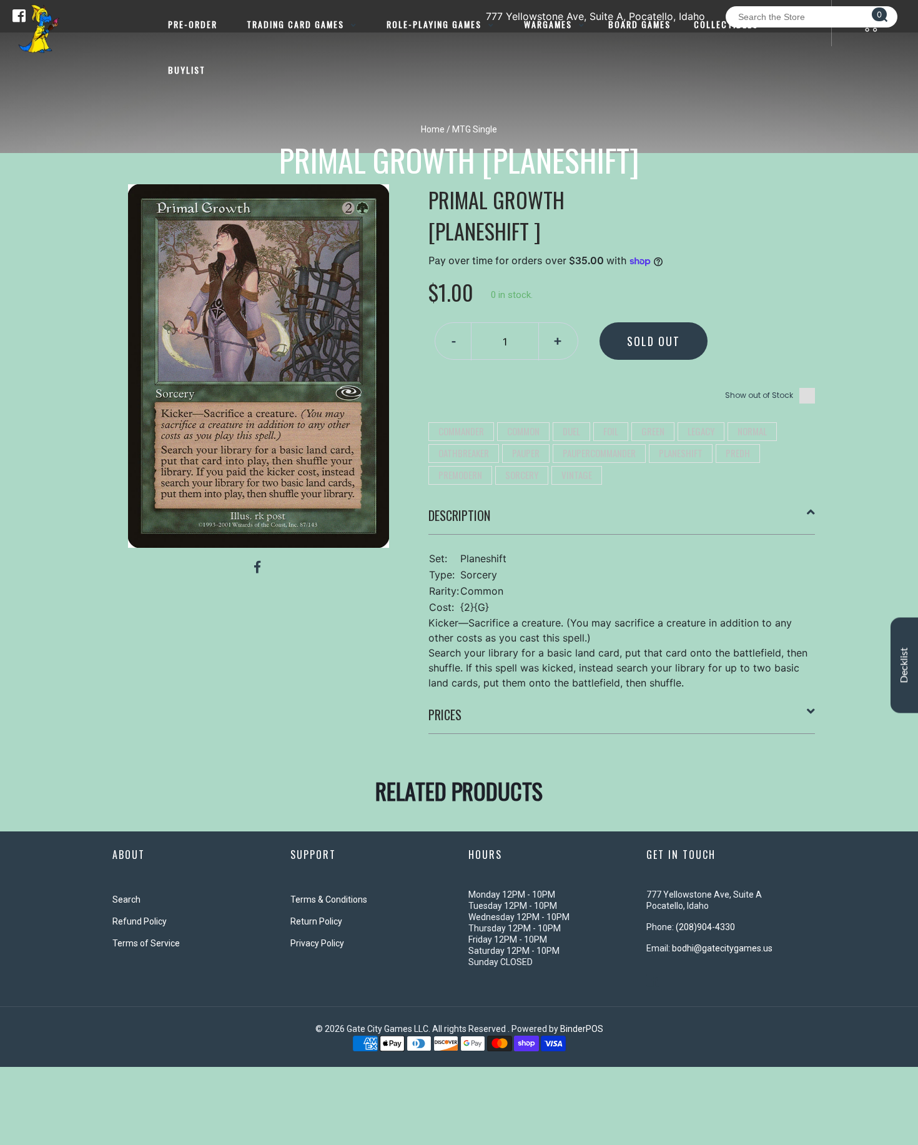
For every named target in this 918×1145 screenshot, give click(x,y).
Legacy (701, 431)
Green (652, 431)
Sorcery (521, 475)
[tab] (622, 520)
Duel (571, 431)
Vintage (576, 475)
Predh (738, 453)
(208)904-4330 (705, 927)
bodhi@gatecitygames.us (722, 948)
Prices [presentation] (444, 714)
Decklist (904, 665)
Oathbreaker (463, 453)
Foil (610, 431)
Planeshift (681, 453)
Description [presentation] (459, 515)
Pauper (526, 453)
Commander (461, 431)
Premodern (460, 475)
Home (433, 129)
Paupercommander (599, 453)
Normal (752, 431)
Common (523, 431)
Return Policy (316, 921)
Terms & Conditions (328, 900)
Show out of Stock (759, 395)
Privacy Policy (317, 943)
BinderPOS (581, 1029)
